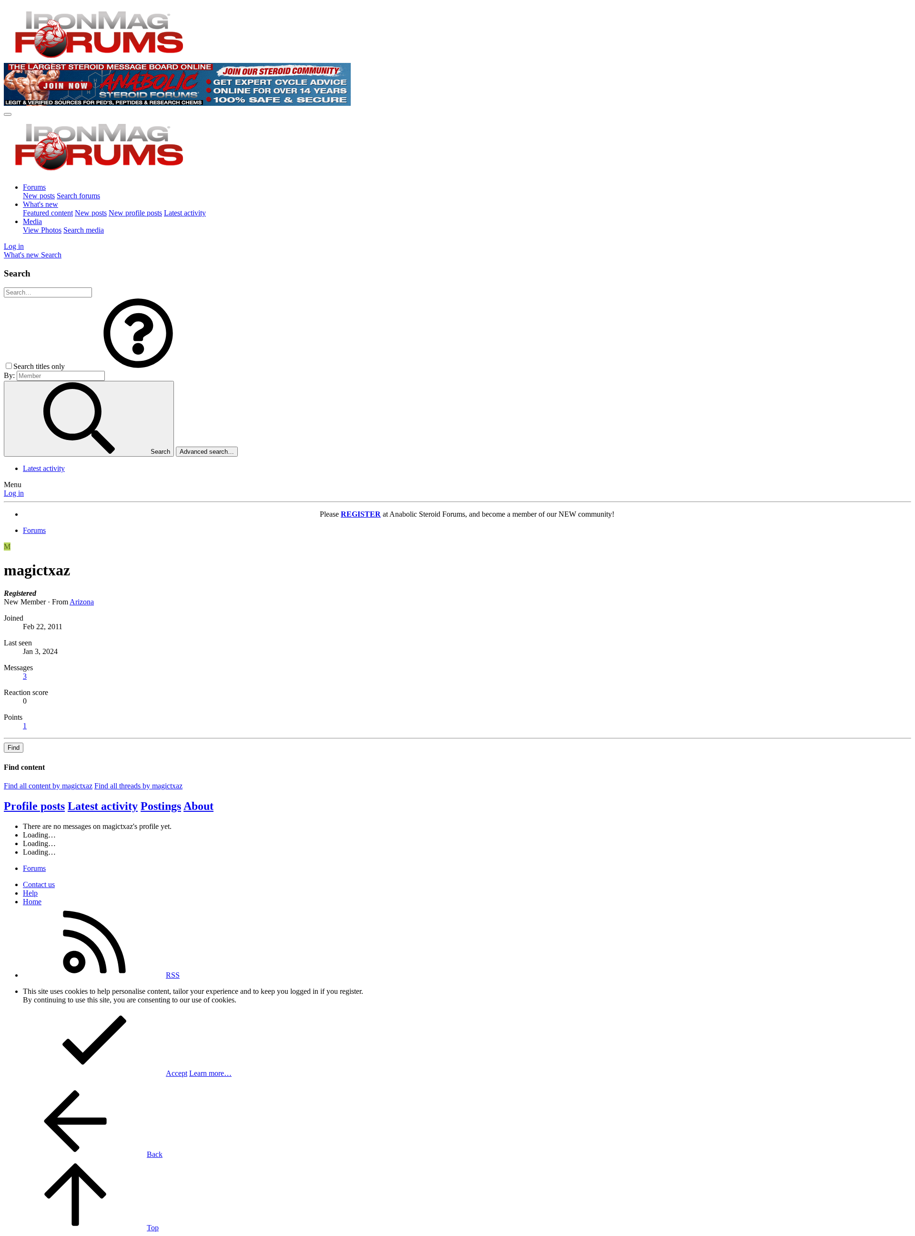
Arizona (82, 602)
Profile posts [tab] (34, 806)
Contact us (39, 884)
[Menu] (7, 114)
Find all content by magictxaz (48, 786)
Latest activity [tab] (103, 806)
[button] (138, 366)
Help (30, 893)
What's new (40, 204)
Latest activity (185, 213)
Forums (34, 187)
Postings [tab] (161, 806)
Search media (83, 230)
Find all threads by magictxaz (138, 786)
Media (32, 221)
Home (32, 902)
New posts (39, 196)
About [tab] (198, 806)
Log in (14, 493)
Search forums (78, 196)
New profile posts (135, 213)
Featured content (48, 213)
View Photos (42, 230)
